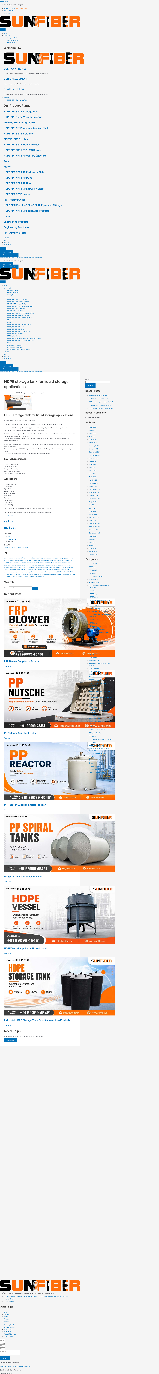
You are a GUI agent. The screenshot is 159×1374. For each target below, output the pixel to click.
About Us (7, 35)
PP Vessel (92, 736)
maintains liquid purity (66, 567)
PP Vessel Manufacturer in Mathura (100, 739)
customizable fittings (60, 560)
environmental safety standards (29, 562)
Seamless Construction (64, 572)
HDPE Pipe (92, 591)
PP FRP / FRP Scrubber (17, 139)
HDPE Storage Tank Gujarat (98, 629)
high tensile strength (49, 565)
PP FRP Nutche (94, 669)
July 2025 (92, 467)
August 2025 (93, 464)
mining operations (21, 569)
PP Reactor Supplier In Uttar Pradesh (25, 804)
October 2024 (93, 495)
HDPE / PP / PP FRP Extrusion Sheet (24, 188)
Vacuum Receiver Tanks (97, 772)
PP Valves (92, 727)
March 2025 (93, 480)
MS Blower (92, 648)
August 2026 (93, 427)
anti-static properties (62, 558)
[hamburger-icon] (3, 29)
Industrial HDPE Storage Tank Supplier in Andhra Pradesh (37, 1020)
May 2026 (92, 436)
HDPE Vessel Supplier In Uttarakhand (25, 948)
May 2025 (92, 474)
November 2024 (94, 492)
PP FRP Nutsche (94, 672)
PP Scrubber (93, 707)
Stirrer (91, 760)
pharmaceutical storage (11, 572)
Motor (7, 166)
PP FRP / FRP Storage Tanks (20, 122)
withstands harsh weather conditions (33, 576)
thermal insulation (35, 574)
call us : (9, 521)
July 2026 (92, 430)
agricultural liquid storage (48, 558)
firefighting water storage (60, 562)
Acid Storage (23, 558)
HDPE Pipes (93, 594)
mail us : (10, 527)
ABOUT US (7, 288)
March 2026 (93, 443)
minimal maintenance (10, 569)
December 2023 (94, 524)
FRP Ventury (93, 573)
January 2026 (93, 449)
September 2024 (94, 499)
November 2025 (94, 455)
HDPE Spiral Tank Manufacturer (99, 611)
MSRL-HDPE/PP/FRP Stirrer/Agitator (19, 349)
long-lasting (56, 567)
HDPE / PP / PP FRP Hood (18, 183)
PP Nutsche (93, 688)
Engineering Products (16, 221)
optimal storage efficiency (48, 569)
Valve (7, 216)
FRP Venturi (93, 570)
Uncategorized (94, 769)
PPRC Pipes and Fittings (97, 754)
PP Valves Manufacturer (97, 730)
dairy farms (69, 560)
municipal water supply (34, 569)
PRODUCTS (7, 297)
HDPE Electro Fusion (96, 576)
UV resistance (45, 574)
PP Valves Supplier (95, 733)
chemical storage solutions (29, 560)
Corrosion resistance (45, 560)
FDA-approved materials (45, 562)
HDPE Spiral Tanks (95, 620)
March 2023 (93, 551)
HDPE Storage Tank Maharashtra (99, 632)
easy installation (14, 562)
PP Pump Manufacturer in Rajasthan (100, 698)
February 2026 (94, 446)
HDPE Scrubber (94, 605)
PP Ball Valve (93, 657)
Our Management (13, 40)
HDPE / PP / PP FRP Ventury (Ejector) (25, 155)
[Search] (35, 588)
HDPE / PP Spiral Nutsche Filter (21, 144)
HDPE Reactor (93, 597)
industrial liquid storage (11, 567)
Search (6, 588)
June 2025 (92, 471)
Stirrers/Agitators (94, 766)
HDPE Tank (92, 635)
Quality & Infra (11, 42)
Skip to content (5, 1)
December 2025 (94, 452)
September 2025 (94, 461)
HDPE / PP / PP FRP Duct (18, 177)
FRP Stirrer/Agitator (15, 232)
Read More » (8, 666)
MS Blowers (93, 651)
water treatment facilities (15, 576)
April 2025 (92, 477)
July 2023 (92, 539)
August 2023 (93, 536)
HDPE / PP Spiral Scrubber (19, 133)
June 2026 (92, 433)
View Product (8, 516)
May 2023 (92, 545)
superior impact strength (23, 574)
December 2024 (94, 489)
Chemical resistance (15, 560)
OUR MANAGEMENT (15, 78)
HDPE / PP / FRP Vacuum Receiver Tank (26, 128)
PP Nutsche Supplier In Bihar (20, 733)
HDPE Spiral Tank (94, 608)
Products (7, 98)
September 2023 (94, 533)
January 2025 (93, 486)
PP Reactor (92, 701)
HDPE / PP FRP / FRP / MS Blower (22, 150)
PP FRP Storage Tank (96, 680)
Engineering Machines (16, 227)
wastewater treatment (55, 574)
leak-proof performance (39, 567)
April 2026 (92, 439)
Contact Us (7, 245)
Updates (6, 242)
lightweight (49, 567)
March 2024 (93, 514)
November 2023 (94, 527)
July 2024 (92, 505)
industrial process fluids (25, 567)
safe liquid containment (49, 572)
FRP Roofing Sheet (14, 199)
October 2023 (93, 530)
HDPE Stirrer (93, 623)
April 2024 (92, 511)
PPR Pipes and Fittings (96, 745)
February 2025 (94, 483)
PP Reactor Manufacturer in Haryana (101, 704)
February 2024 (94, 517)
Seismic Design (9, 574)
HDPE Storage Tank (95, 626)
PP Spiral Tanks (94, 715)
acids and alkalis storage (11, 558)
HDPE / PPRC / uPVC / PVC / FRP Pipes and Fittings (33, 205)
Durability (7, 562)
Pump (7, 161)
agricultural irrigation (35, 558)
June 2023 (92, 542)
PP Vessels (92, 742)
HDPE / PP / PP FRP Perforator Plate (24, 172)
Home (6, 33)
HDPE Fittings (93, 579)
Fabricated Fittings (95, 564)
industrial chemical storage (63, 565)
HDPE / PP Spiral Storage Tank (17, 100)
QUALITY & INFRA (14, 89)
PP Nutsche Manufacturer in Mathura (101, 691)
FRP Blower (93, 567)
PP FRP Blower (94, 660)
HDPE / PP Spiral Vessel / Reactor (23, 117)
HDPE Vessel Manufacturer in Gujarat (101, 641)
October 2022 (93, 555)
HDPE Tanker (93, 638)
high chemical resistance (36, 565)
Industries (7, 238)
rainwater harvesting (24, 572)
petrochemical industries (63, 569)
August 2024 (93, 502)
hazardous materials (22, 565)
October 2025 (93, 458)
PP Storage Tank (94, 718)
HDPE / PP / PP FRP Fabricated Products (26, 210)
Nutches (91, 654)
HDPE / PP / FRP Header (17, 194)
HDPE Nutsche (94, 582)
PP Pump (10, 320)
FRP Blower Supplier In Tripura (21, 661)
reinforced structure (36, 572)
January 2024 (93, 520)
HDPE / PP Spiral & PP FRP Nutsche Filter (20, 313)
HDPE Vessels (93, 645)
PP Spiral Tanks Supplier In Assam (23, 876)
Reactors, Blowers (95, 757)
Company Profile (12, 38)
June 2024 (92, 508)
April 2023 (92, 548)
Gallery (6, 240)
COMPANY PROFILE (15, 68)
